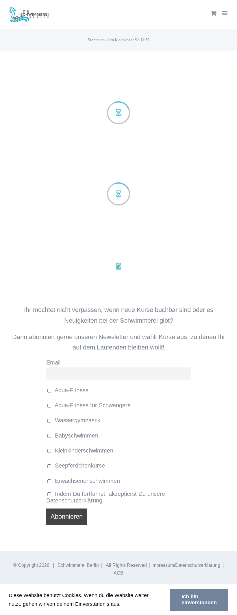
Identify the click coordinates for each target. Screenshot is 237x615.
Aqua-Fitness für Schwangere (92, 405)
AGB (118, 573)
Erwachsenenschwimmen (86, 481)
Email (53, 362)
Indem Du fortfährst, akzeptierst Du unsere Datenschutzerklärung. (105, 497)
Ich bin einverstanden (199, 599)
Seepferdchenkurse (79, 465)
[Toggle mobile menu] (225, 13)
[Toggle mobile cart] (213, 13)
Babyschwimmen (75, 435)
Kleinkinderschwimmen (83, 450)
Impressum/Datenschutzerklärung (185, 565)
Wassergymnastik (76, 420)
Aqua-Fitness (70, 390)
